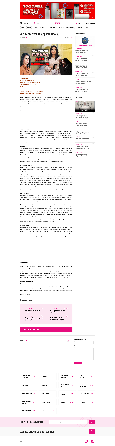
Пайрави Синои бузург (82, 139)
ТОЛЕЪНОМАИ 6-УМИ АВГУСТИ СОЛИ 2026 (81, 59)
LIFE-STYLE (36, 27)
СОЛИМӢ (60, 27)
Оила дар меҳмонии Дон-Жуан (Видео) (57, 311)
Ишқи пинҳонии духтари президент (32, 311)
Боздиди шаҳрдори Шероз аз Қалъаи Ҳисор (82, 155)
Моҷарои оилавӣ (70, 27)
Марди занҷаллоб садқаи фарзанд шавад (83, 82)
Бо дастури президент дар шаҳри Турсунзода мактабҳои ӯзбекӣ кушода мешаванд (82, 147)
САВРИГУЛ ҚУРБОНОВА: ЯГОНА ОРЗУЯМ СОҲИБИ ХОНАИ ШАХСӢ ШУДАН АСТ (58, 319)
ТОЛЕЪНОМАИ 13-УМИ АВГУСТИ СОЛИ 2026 (82, 75)
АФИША (86, 27)
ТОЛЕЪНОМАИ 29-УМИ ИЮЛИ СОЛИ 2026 (82, 52)
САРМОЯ (29, 27)
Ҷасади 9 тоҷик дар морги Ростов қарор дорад (81, 124)
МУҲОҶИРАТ (44, 27)
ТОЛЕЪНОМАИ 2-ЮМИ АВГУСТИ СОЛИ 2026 (81, 67)
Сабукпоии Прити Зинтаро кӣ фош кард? (34, 319)
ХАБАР (22, 27)
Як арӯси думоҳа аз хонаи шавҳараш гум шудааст (81, 117)
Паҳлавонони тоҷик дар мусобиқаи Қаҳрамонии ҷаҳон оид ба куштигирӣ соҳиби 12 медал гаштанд (82, 132)
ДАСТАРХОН (79, 27)
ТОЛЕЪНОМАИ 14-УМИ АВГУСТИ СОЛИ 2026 (82, 90)
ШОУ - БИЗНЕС (52, 27)
